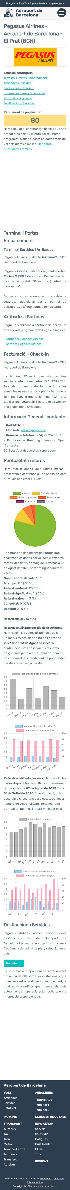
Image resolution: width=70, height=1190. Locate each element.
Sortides (9, 1103)
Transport (13, 1123)
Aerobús (9, 1164)
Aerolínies (44, 1092)
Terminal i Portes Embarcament (25, 78)
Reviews (41, 1161)
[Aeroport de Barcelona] (8, 12)
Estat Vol (10, 1108)
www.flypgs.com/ (33, 430)
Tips (38, 1154)
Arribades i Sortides (17, 83)
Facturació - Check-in (19, 88)
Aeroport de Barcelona (29, 12)
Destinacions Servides (19, 103)
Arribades (10, 1098)
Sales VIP (41, 1134)
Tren (7, 1139)
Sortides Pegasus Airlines (23, 344)
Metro (8, 1144)
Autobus (10, 1129)
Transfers (10, 1159)
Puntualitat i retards (18, 98)
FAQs (38, 1149)
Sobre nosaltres (35, 1182)
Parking (10, 1117)
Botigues (41, 1139)
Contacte (59, 1178)
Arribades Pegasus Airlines (24, 339)
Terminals (43, 1100)
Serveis (40, 1129)
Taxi (6, 1134)
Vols (8, 1092)
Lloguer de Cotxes (50, 1117)
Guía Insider (43, 1144)
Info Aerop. (44, 1123)
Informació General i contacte (24, 93)
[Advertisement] (35, 190)
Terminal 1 (42, 1105)
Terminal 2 (42, 1110)
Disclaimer (46, 1178)
